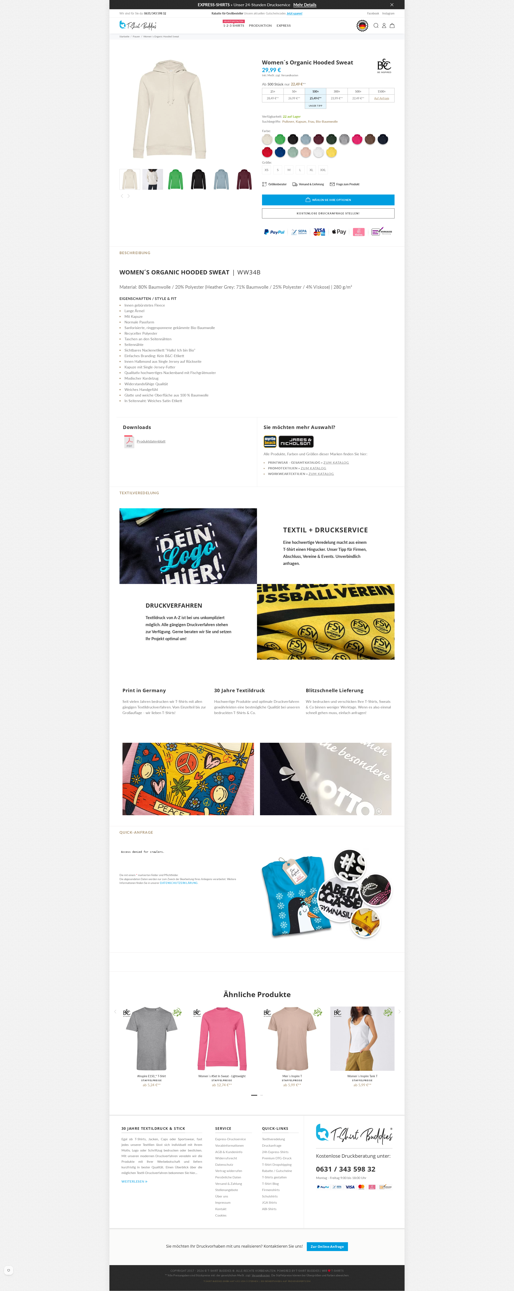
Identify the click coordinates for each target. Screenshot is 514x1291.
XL (311, 170)
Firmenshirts (271, 1190)
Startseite (124, 36)
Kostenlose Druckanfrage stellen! (328, 213)
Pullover (288, 121)
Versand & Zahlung (228, 1183)
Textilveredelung (273, 1139)
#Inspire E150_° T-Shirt (151, 1076)
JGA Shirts (269, 1202)
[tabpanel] (151, 1043)
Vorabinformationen (229, 1145)
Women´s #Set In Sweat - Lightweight (222, 1076)
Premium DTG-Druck (277, 1158)
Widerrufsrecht (226, 1158)
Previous (121, 196)
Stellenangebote (226, 1190)
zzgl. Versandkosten (286, 75)
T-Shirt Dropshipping (277, 1164)
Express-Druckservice (230, 1139)
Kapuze (301, 121)
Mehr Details (304, 4)
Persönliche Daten (228, 1177)
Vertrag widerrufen (228, 1171)
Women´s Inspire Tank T (362, 1076)
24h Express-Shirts (275, 1152)
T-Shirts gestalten (274, 1177)
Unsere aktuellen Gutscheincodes (257, 13)
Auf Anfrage (381, 98)
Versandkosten (261, 1275)
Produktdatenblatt (151, 441)
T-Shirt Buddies (308, 1270)
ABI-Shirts (269, 1209)
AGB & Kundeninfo (228, 1152)
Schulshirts (270, 1196)
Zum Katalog (336, 462)
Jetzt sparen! (295, 13)
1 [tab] (254, 1095)
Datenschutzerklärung (179, 882)
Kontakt (220, 1209)
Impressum (222, 1202)
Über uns (221, 1196)
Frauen (136, 36)
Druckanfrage (271, 1145)
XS (266, 170)
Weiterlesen (132, 1181)
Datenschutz (224, 1164)
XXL (323, 170)
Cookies (220, 1215)
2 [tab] (261, 1095)
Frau (311, 121)
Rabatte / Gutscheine (277, 1171)
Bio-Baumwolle (327, 121)
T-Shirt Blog (270, 1183)
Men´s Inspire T (292, 1076)
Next (128, 196)
